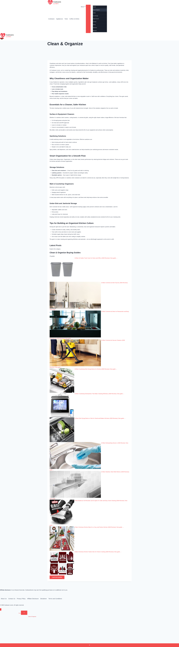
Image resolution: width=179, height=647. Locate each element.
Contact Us (11, 598)
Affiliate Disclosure (33, 598)
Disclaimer (43, 598)
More (20, 613)
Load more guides (57, 577)
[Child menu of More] (88, 19)
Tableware (95, 27)
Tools (66, 19)
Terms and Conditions (55, 598)
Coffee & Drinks (74, 19)
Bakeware (95, 30)
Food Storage (95, 15)
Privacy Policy (21, 598)
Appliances (59, 19)
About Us (4, 598)
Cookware (51, 19)
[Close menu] (0, 609)
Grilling (94, 24)
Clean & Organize (96, 9)
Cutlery (94, 12)
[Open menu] (2, 38)
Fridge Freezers (96, 18)
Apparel (94, 6)
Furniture (94, 21)
